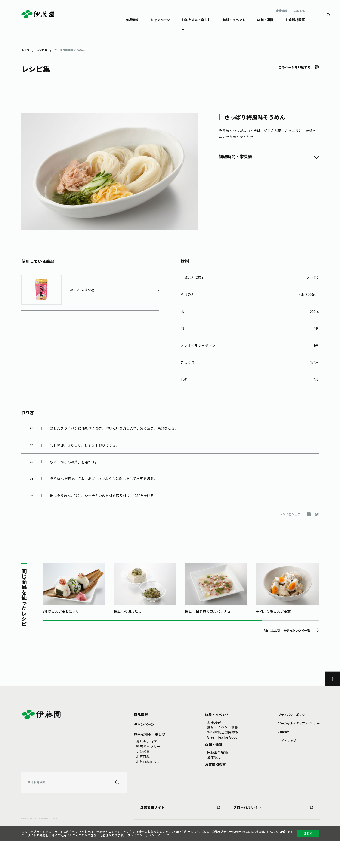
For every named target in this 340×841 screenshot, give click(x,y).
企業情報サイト (152, 807)
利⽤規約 (284, 732)
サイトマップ (287, 740)
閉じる (308, 833)
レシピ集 (41, 50)
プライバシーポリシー (293, 714)
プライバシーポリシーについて (148, 835)
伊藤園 (37, 14)
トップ (25, 50)
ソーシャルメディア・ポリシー (299, 723)
